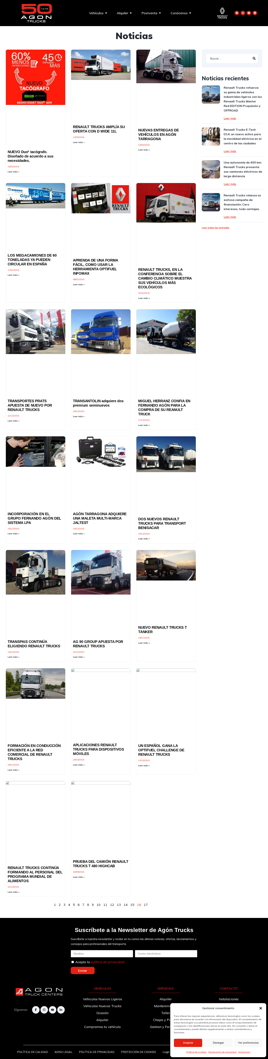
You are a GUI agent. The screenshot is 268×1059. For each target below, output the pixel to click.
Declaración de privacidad (222, 1052)
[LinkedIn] (61, 1010)
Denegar (218, 1042)
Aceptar (188, 1042)
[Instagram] (243, 13)
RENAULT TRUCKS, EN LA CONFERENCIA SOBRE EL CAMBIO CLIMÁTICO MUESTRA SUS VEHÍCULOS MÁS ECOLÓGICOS (165, 278)
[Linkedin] (255, 13)
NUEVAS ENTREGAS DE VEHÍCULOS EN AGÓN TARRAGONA (158, 134)
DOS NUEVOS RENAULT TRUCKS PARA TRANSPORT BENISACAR (162, 523)
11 (105, 905)
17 (146, 905)
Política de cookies (196, 1052)
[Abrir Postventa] (160, 13)
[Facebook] (237, 13)
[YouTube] (52, 1010)
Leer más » (13, 171)
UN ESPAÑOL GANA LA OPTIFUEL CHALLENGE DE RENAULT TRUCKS (161, 750)
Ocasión (102, 1013)
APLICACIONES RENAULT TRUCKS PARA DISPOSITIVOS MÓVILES (98, 749)
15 (132, 905)
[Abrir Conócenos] (190, 13)
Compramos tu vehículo (102, 1027)
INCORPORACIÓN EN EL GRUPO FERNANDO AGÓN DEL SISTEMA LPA (34, 518)
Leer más (230, 118)
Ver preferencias (248, 1042)
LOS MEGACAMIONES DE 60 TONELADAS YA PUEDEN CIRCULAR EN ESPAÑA (32, 259)
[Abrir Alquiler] (130, 13)
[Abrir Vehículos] (106, 13)
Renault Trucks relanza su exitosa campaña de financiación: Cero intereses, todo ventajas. (242, 202)
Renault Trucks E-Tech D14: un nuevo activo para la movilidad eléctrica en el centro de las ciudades (242, 136)
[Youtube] (249, 13)
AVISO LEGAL (63, 1052)
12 (112, 905)
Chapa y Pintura (165, 1020)
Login (166, 1052)
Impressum (244, 1052)
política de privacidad (107, 962)
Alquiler (102, 1020)
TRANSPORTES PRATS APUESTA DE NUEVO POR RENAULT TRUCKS (30, 405)
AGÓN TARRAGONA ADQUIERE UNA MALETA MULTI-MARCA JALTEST (100, 518)
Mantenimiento (165, 1006)
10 (99, 905)
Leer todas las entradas (215, 227)
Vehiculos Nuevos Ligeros (102, 999)
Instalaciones (229, 999)
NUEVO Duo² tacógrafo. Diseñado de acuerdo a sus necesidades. (30, 156)
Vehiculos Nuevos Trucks (102, 1006)
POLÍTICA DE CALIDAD (32, 1052)
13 (119, 905)
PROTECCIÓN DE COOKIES (138, 1052)
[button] (261, 1008)
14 (126, 905)
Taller (165, 1013)
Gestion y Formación (165, 1027)
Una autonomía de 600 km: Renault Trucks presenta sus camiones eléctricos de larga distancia (243, 169)
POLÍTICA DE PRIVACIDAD (96, 1052)
